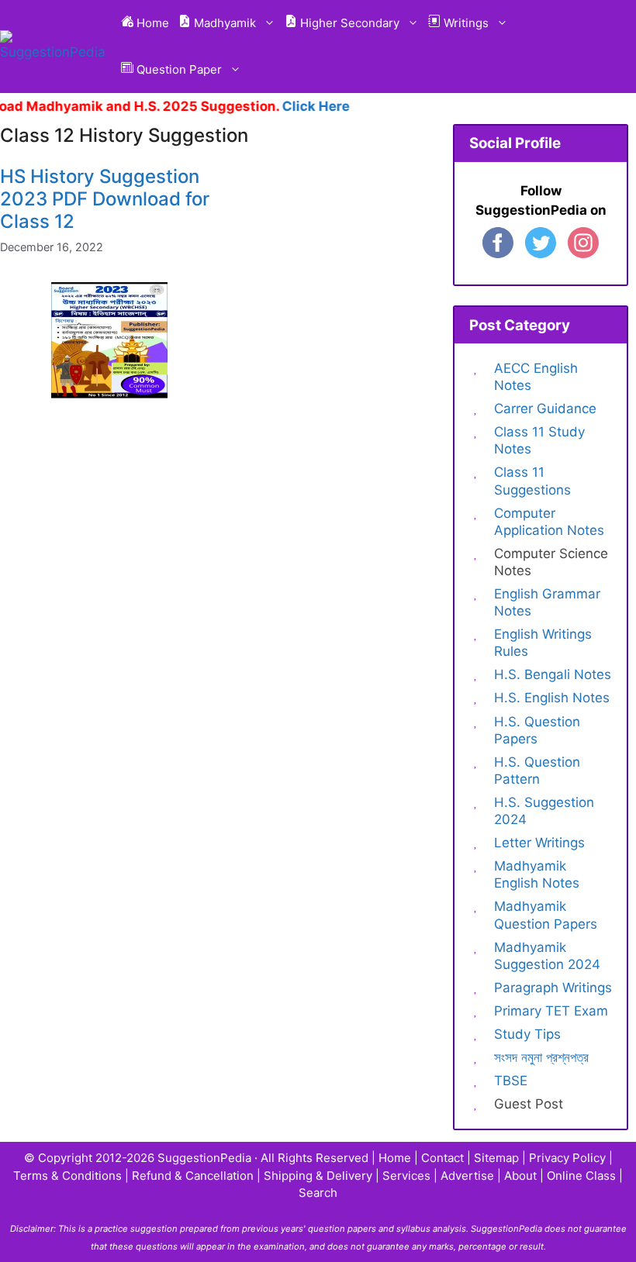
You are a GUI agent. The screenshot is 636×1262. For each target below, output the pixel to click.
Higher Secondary (348, 23)
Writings (465, 23)
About (520, 1175)
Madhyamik (223, 23)
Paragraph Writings (553, 987)
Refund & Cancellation (193, 1175)
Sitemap (496, 1157)
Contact (442, 1157)
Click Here (303, 106)
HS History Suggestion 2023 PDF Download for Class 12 (104, 199)
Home (151, 23)
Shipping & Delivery (318, 1175)
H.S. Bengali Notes (552, 674)
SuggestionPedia (204, 1157)
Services (406, 1175)
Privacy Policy (567, 1157)
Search (318, 1192)
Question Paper (177, 69)
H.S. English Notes (552, 697)
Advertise (467, 1175)
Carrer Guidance (545, 408)
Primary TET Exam (551, 1011)
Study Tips (527, 1034)
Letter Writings (539, 842)
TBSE (510, 1080)
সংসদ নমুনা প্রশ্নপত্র (541, 1057)
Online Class (581, 1175)
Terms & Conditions (67, 1175)
